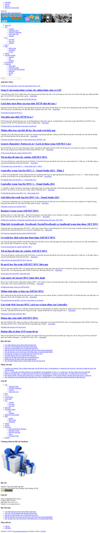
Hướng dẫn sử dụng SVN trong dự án (19, 331)
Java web (11, 41)
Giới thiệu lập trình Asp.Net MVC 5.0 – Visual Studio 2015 (30, 197)
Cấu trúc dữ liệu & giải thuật (17, 429)
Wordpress (12, 422)
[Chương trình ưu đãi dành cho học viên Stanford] (19, 477)
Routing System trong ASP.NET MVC (20, 211)
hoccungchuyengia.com (20, 531)
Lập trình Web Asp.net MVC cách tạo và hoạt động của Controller (34, 304)
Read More (33, 96)
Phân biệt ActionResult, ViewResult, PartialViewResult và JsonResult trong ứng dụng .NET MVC (49, 224)
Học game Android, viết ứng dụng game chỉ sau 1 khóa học (73, 375)
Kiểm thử (11, 71)
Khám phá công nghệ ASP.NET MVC (19, 318)
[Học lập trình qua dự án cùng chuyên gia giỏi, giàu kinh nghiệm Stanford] (36, 22)
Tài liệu (11, 73)
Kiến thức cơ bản (14, 430)
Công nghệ (8, 399)
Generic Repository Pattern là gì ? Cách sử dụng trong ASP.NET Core (36, 143)
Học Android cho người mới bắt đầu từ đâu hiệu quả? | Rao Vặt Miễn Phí (27, 377)
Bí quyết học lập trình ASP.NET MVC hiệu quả (24, 264)
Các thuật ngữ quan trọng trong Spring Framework (20, 345)
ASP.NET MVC (14, 30)
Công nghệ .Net (13, 34)
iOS (10, 59)
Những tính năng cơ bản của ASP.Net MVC (22, 291)
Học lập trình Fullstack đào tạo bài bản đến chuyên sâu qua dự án (25, 361)
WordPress (12, 50)
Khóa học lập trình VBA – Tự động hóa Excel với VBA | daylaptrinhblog (27, 374)
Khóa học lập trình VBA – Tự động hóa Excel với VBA (70, 374)
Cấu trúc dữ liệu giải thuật (17, 69)
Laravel (11, 52)
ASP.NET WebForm (15, 32)
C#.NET (11, 29)
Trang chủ (8, 25)
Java (6, 38)
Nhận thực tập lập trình (12, 8)
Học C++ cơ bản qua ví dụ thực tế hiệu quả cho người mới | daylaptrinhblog (28, 372)
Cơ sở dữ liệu (9, 62)
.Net (6, 27)
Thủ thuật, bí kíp (14, 67)
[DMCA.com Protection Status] (7, 491)
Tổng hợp (8, 64)
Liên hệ (7, 4)
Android (11, 43)
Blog (10, 75)
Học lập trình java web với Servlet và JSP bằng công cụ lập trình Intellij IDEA (29, 352)
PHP (6, 46)
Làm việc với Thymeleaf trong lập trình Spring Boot (21, 346)
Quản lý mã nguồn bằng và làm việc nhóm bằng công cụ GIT (31, 90)
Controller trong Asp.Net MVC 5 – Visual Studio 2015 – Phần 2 (32, 170)
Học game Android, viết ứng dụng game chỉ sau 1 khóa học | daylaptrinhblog (28, 375)
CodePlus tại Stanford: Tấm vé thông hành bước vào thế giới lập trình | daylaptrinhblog (31, 368)
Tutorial (7, 6)
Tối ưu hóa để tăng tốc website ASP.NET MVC (24, 157)
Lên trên (43, 531)
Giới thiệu (8, 2)
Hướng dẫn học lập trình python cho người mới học (21, 359)
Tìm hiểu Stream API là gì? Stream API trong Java (20, 355)
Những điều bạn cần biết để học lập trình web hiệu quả (28, 130)
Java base (11, 39)
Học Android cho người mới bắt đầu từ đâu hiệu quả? (68, 377)
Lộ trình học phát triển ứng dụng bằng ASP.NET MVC (28, 237)
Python (7, 53)
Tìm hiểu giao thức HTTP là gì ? (17, 117)
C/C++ (7, 45)
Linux (10, 434)
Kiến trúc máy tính (14, 432)
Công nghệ (12, 66)
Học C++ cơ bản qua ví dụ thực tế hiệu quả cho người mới (72, 372)
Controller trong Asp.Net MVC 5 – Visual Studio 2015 (28, 184)
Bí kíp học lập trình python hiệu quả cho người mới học (22, 357)
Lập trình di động (10, 55)
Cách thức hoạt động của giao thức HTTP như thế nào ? (29, 103)
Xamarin (11, 36)
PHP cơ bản (12, 48)
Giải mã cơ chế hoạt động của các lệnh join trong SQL (21, 348)
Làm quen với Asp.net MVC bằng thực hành (23, 278)
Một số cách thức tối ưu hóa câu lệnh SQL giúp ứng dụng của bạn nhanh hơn (28, 350)
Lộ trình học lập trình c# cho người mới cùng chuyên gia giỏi (23, 354)
